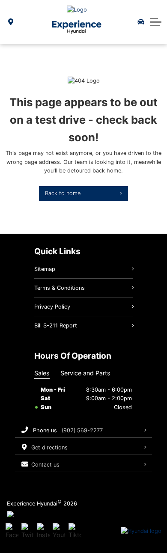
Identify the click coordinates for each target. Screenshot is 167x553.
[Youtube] (59, 531)
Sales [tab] (42, 373)
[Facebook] (12, 531)
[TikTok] (75, 531)
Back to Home (63, 193)
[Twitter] (27, 531)
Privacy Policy (52, 306)
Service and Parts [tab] (85, 373)
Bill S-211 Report (55, 325)
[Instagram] (43, 531)
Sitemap (44, 269)
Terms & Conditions (59, 288)
